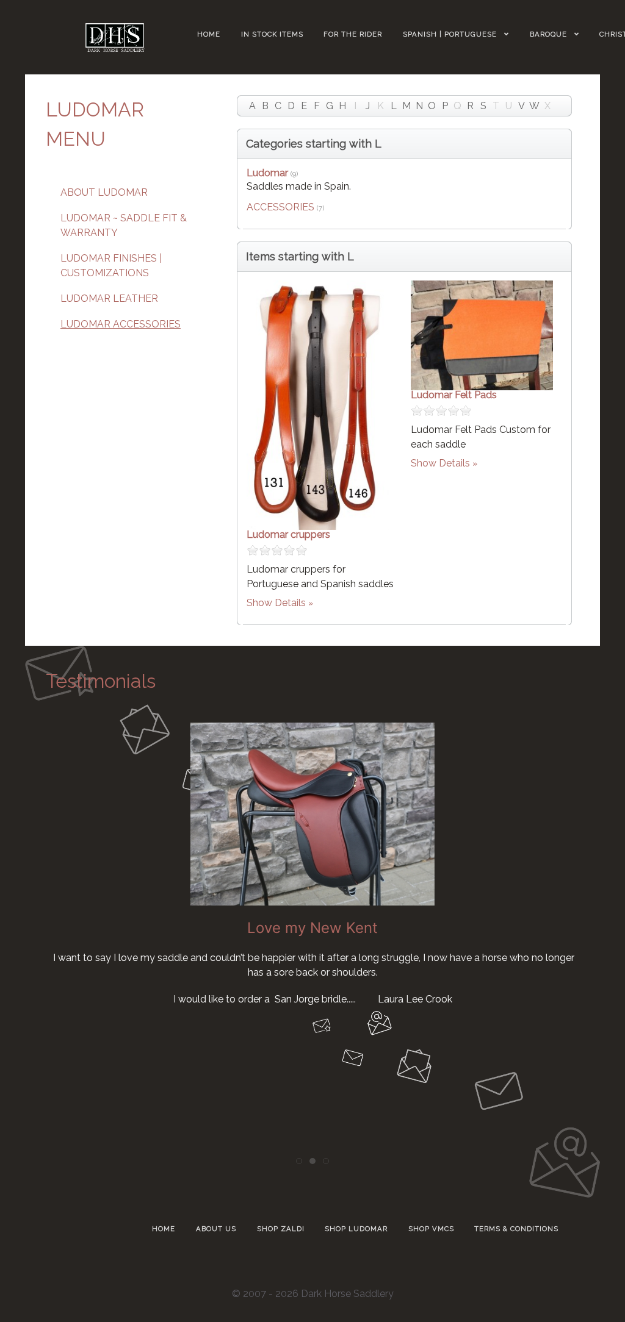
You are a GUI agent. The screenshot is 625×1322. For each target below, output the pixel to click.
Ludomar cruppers (288, 534)
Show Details (276, 603)
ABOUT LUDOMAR (104, 192)
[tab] (299, 1161)
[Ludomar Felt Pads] (482, 334)
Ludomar (267, 173)
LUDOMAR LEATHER (109, 298)
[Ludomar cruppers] (318, 404)
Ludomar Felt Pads (454, 395)
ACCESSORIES (280, 207)
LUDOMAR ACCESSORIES (120, 324)
